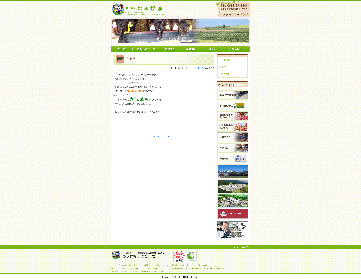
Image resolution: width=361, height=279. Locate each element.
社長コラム (135, 272)
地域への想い (153, 268)
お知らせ (199, 68)
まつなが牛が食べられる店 (214, 268)
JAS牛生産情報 (177, 268)
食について (164, 268)
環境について (140, 268)
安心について (127, 268)
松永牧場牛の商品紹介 (119, 272)
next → (171, 136)
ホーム (113, 265)
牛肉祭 (211, 68)
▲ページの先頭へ (242, 247)
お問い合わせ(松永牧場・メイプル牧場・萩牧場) (236, 49)
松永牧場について (146, 49)
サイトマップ (158, 272)
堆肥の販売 (146, 272)
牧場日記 (169, 49)
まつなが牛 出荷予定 (193, 268)
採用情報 (191, 49)
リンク (212, 49)
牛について (115, 268)
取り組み (122, 49)
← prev (157, 136)
